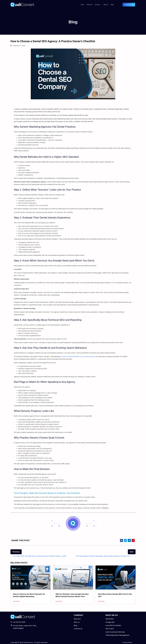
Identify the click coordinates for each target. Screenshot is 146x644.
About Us (89, 4)
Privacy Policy (127, 642)
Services (97, 4)
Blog (112, 4)
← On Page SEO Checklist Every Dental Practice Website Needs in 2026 (38, 556)
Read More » (16, 601)
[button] (98, 5)
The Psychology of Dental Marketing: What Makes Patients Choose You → (104, 556)
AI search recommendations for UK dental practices (77, 356)
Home (82, 4)
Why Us (106, 4)
